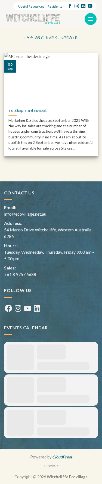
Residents (55, 6)
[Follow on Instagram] (77, 6)
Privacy (51, 466)
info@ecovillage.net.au (25, 213)
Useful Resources (31, 6)
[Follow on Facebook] (70, 6)
